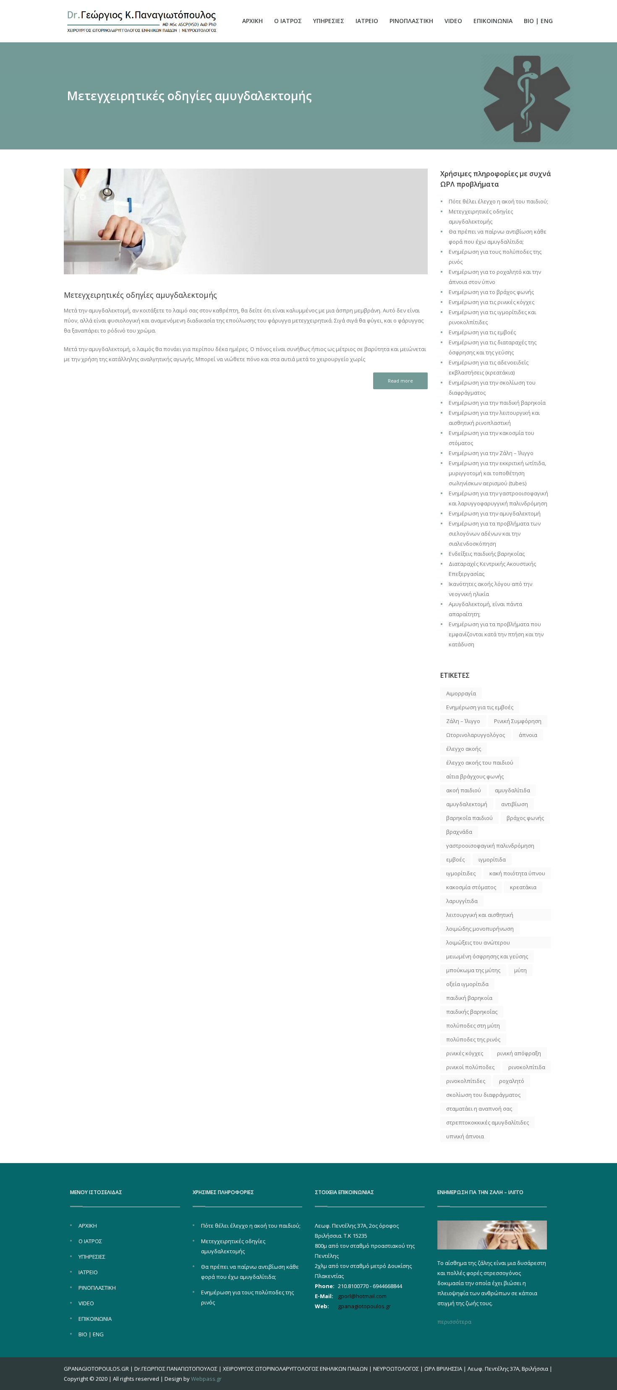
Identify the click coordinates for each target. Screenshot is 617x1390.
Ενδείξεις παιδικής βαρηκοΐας (487, 553)
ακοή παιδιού (463, 790)
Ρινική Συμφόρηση (517, 721)
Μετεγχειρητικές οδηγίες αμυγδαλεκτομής (140, 295)
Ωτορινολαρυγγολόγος (475, 735)
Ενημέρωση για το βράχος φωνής (491, 292)
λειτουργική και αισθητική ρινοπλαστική (479, 916)
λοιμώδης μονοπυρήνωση (480, 928)
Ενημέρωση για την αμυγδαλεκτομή (495, 513)
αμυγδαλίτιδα (512, 790)
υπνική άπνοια (465, 1136)
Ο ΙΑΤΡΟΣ (288, 21)
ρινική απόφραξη (519, 1053)
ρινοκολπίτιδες (465, 1081)
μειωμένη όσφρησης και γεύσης (487, 956)
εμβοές (455, 859)
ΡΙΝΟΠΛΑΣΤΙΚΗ (411, 21)
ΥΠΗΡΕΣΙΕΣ (328, 21)
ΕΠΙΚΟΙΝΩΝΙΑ (492, 21)
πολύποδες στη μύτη (473, 1025)
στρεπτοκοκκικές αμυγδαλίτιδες (487, 1122)
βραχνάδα (459, 832)
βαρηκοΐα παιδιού (469, 818)
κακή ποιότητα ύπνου (517, 873)
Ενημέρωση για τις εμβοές (482, 332)
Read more (400, 380)
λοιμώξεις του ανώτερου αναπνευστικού (478, 943)
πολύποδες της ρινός (473, 1039)
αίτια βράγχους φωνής (475, 776)
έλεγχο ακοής (463, 748)
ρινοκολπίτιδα (526, 1067)
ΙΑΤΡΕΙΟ (367, 21)
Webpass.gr (206, 1378)
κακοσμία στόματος (471, 887)
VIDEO (453, 21)
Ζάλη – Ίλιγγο (463, 721)
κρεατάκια (523, 887)
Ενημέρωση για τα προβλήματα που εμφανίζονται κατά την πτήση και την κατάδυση (496, 634)
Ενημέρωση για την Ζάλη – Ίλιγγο (491, 453)
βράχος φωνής (525, 818)
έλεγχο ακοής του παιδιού (479, 762)
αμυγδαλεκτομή (466, 804)
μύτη (520, 970)
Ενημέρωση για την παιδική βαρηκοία (497, 402)
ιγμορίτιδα (492, 859)
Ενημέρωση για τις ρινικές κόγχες (491, 302)
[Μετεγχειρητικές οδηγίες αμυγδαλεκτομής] (246, 222)
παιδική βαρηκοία (469, 998)
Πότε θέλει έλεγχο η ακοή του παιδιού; (498, 201)
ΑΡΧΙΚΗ (252, 21)
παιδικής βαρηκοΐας (471, 1011)
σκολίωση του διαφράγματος (483, 1094)
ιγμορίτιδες (461, 873)
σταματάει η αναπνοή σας (479, 1108)
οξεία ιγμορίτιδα (467, 984)
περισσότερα (454, 1321)
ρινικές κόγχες (464, 1053)
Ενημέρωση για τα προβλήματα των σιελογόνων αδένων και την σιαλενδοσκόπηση (495, 533)
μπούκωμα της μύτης (473, 970)
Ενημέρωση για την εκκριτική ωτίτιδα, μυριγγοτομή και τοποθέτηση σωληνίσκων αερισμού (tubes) (497, 473)
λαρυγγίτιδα (462, 901)
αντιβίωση (514, 804)
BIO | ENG (538, 21)
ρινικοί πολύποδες (470, 1067)
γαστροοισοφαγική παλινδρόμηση (490, 845)
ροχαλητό (511, 1081)
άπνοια (528, 735)
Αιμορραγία (461, 693)
